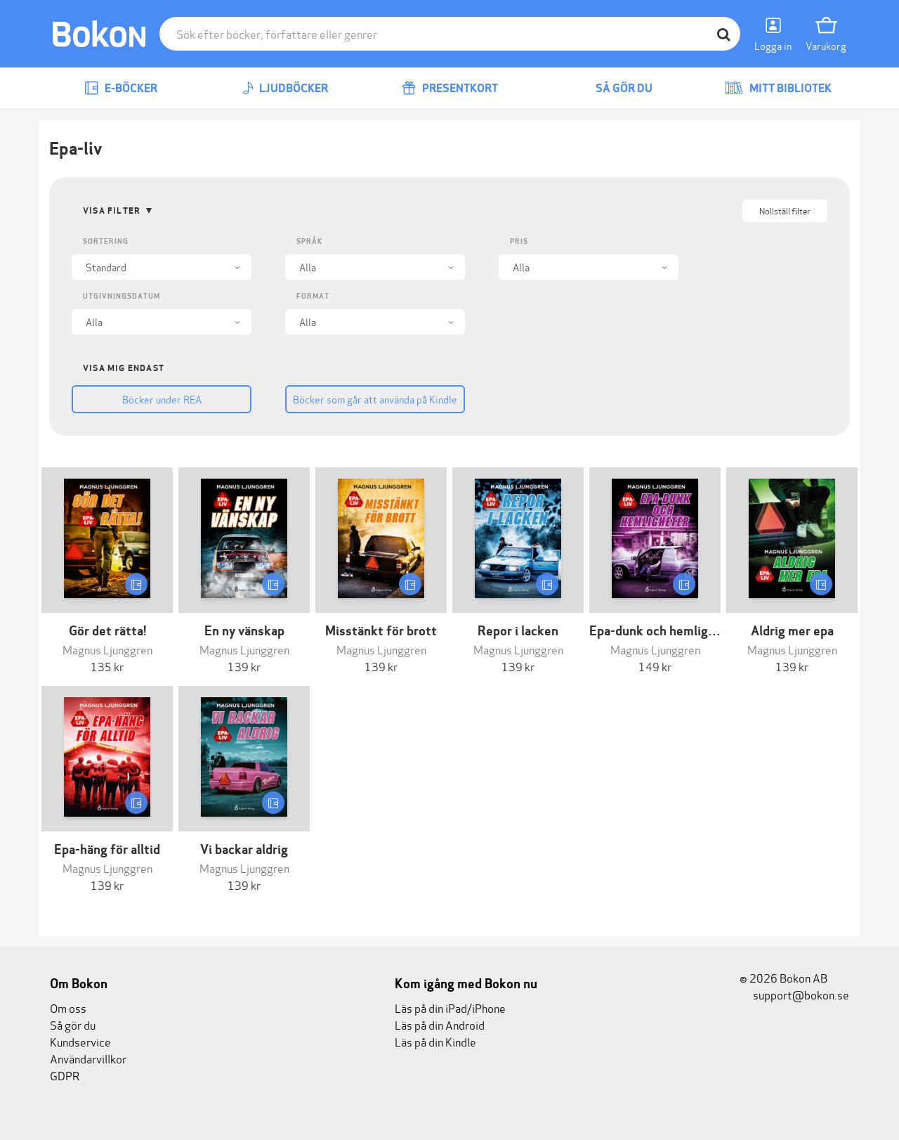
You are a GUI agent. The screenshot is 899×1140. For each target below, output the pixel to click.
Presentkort (459, 88)
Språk (309, 241)
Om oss (68, 1007)
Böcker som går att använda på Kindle (375, 398)
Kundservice (80, 1041)
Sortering (106, 241)
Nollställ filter (785, 210)
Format (312, 296)
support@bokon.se (800, 994)
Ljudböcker (292, 88)
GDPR (64, 1075)
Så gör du (622, 88)
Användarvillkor (88, 1058)
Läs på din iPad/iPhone (450, 1007)
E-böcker (130, 88)
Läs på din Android (440, 1024)
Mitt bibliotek (789, 88)
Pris (519, 241)
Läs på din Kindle (435, 1041)
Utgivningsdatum (121, 296)
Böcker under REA (162, 398)
